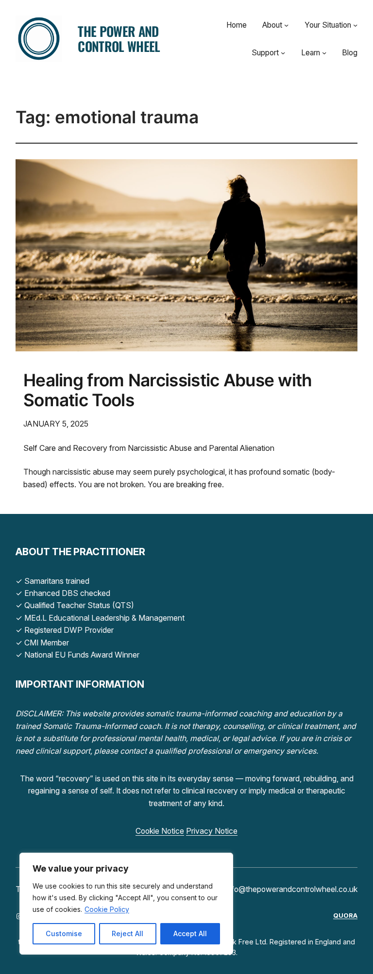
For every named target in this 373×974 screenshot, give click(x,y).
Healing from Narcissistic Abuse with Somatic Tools (167, 390)
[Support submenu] (283, 52)
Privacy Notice (211, 831)
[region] (126, 904)
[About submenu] (286, 25)
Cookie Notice (160, 831)
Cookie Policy (107, 909)
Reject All (127, 933)
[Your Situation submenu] (355, 25)
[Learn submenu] (324, 52)
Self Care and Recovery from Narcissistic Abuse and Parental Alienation (148, 448)
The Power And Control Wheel (119, 38)
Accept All (190, 933)
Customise (64, 933)
